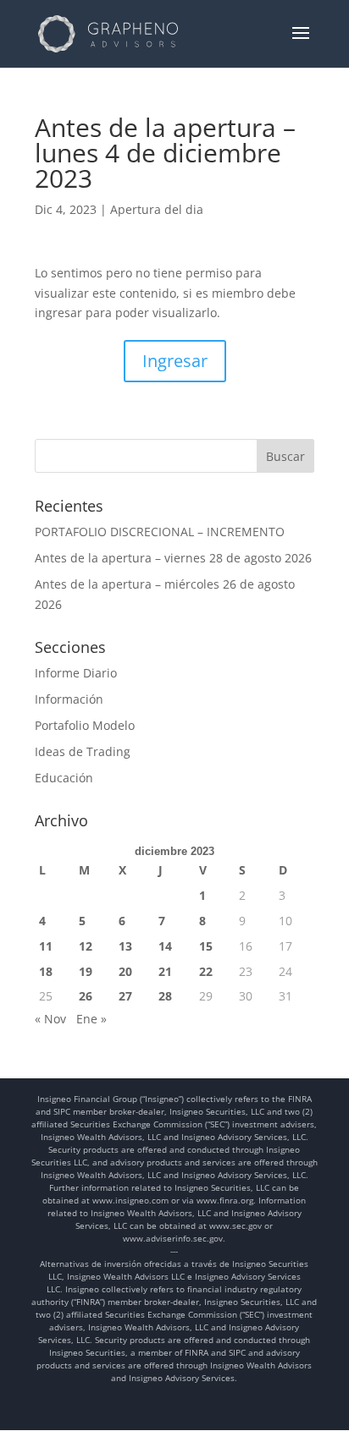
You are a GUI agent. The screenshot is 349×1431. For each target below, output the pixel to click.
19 (85, 971)
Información (69, 699)
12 (85, 946)
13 (125, 946)
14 (165, 946)
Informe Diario (76, 673)
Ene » (91, 1019)
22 (206, 971)
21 (165, 971)
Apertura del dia (156, 209)
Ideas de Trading (82, 751)
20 (125, 971)
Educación (64, 778)
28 (165, 996)
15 (206, 946)
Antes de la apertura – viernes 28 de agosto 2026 (173, 558)
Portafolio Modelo (85, 725)
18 (46, 971)
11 (46, 946)
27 (125, 996)
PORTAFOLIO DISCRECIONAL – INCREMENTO (160, 532)
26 (85, 996)
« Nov (50, 1019)
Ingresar (175, 360)
